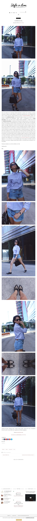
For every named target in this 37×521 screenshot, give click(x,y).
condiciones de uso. (30, 517)
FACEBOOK (13, 434)
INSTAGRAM (18, 434)
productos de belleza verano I (28, 454)
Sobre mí (8, 515)
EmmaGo (10, 449)
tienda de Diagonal (25, 137)
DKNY (7, 449)
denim (3, 449)
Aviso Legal (14, 515)
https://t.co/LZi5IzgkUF (18, 506)
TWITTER (24, 434)
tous (14, 449)
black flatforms (6, 454)
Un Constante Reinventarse (7, 502)
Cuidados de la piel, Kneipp (7, 498)
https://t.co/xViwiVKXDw (18, 495)
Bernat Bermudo (19, 432)
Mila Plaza (22, 22)
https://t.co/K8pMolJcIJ (18, 505)
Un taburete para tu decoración (8, 491)
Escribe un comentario (7, 452)
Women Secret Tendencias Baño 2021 (8, 495)
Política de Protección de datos (23, 515)
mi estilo (18, 18)
